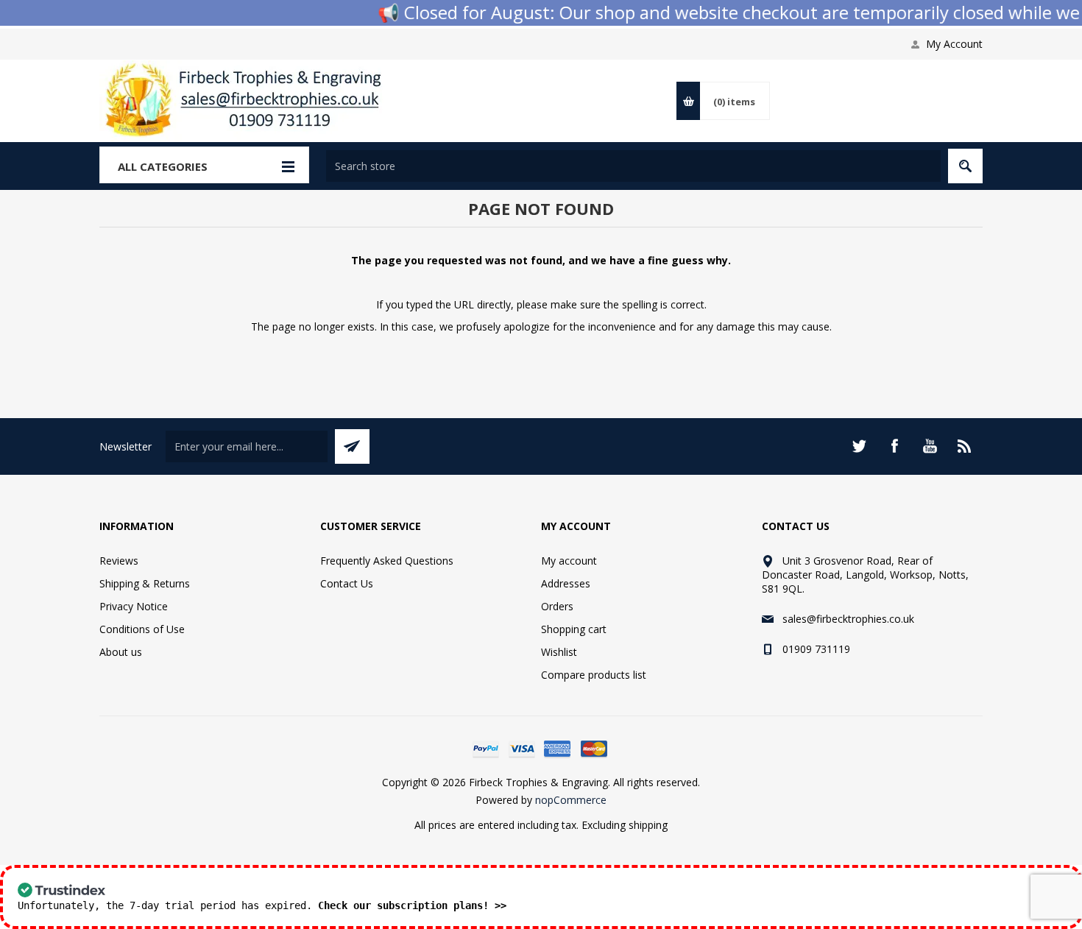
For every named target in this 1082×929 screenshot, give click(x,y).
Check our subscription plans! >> (412, 905)
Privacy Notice (133, 606)
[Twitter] (859, 446)
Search (965, 166)
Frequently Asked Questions (386, 561)
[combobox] (633, 166)
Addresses (565, 583)
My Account (954, 44)
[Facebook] (894, 446)
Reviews (118, 561)
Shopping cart (574, 629)
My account (569, 561)
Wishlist (559, 652)
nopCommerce (571, 800)
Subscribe (352, 446)
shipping (648, 825)
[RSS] (965, 446)
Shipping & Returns (144, 583)
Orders (557, 606)
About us (120, 652)
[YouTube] (929, 446)
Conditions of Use (142, 629)
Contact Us (346, 583)
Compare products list (593, 675)
